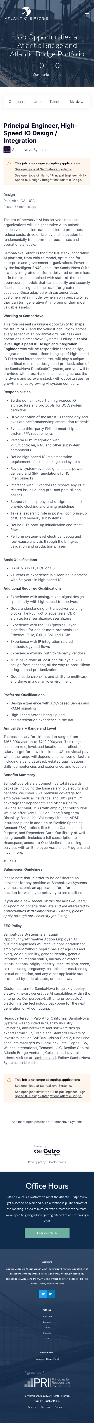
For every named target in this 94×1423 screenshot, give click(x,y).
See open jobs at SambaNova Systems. (43, 169)
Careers (32, 1407)
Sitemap (45, 1407)
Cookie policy (57, 1162)
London (47, 1322)
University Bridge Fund (47, 1359)
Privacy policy (37, 1162)
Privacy (58, 1407)
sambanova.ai (44, 1057)
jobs (38, 101)
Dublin (47, 1327)
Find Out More (47, 1232)
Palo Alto (47, 1316)
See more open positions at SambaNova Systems (47, 1122)
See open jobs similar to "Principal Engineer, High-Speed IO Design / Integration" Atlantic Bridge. (50, 177)
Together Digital (51, 1401)
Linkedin (31, 1062)
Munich (47, 1333)
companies (18, 101)
